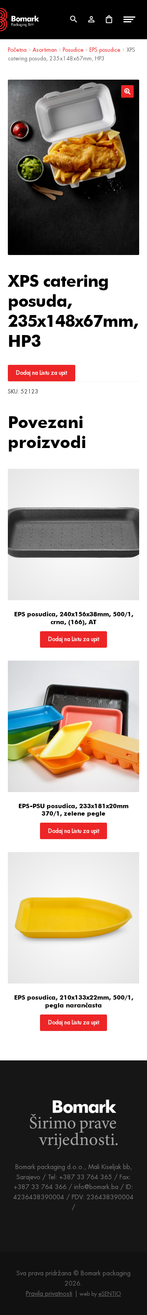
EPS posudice (104, 49)
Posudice (73, 49)
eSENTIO (109, 1293)
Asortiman (45, 49)
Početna (17, 49)
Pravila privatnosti (49, 1294)
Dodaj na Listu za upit (41, 372)
